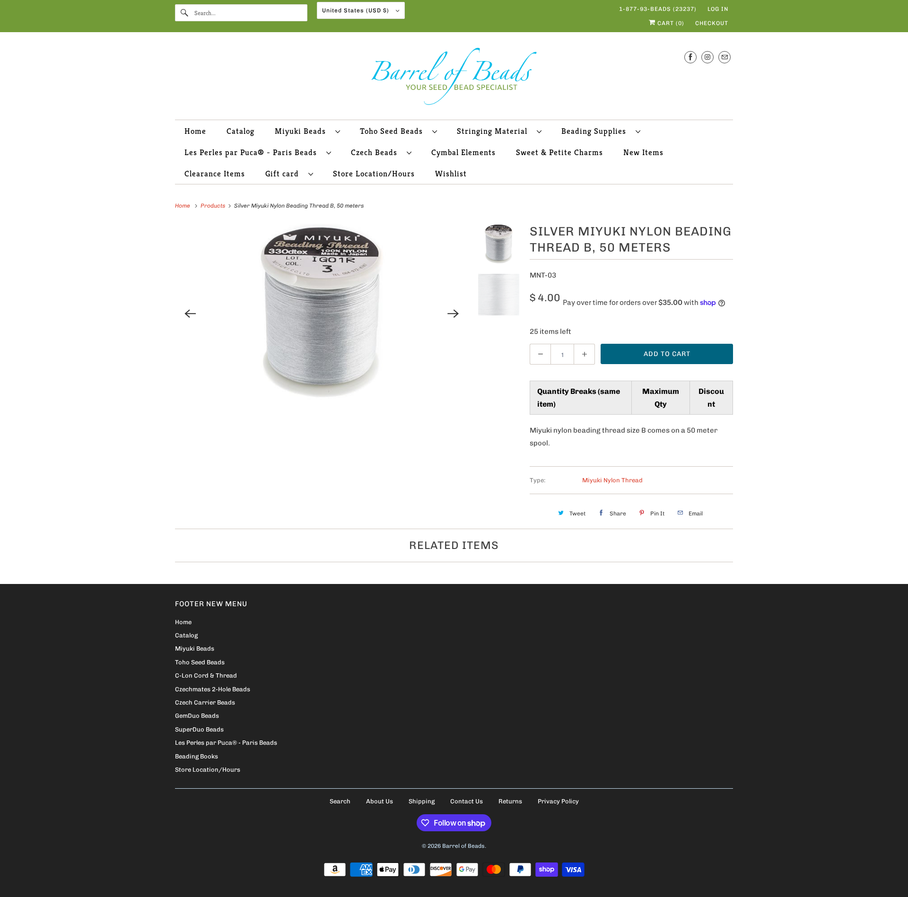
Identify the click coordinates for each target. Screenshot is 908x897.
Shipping (422, 801)
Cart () (669, 23)
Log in (717, 9)
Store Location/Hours (374, 173)
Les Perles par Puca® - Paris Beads (253, 152)
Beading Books (196, 756)
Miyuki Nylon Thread (612, 480)
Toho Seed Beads (394, 131)
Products (214, 205)
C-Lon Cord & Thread (206, 675)
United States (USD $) (356, 10)
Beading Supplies (596, 131)
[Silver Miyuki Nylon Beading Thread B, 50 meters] (321, 313)
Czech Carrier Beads (205, 702)
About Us (379, 801)
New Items (643, 152)
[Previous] (190, 313)
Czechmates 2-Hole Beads (212, 689)
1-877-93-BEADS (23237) (658, 9)
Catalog (240, 131)
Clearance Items (214, 173)
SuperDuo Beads (199, 729)
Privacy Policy (558, 801)
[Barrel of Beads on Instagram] (707, 57)
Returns (510, 801)
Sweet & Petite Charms (559, 152)
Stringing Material (494, 131)
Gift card (284, 173)
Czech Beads (376, 152)
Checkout (711, 23)
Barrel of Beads (463, 846)
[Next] (453, 313)
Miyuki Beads (303, 131)
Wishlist (451, 173)
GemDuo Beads (197, 715)
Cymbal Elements (463, 152)
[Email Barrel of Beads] (724, 57)
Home (195, 131)
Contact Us (466, 801)
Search (340, 801)
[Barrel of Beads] (454, 78)
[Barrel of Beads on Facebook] (690, 57)
